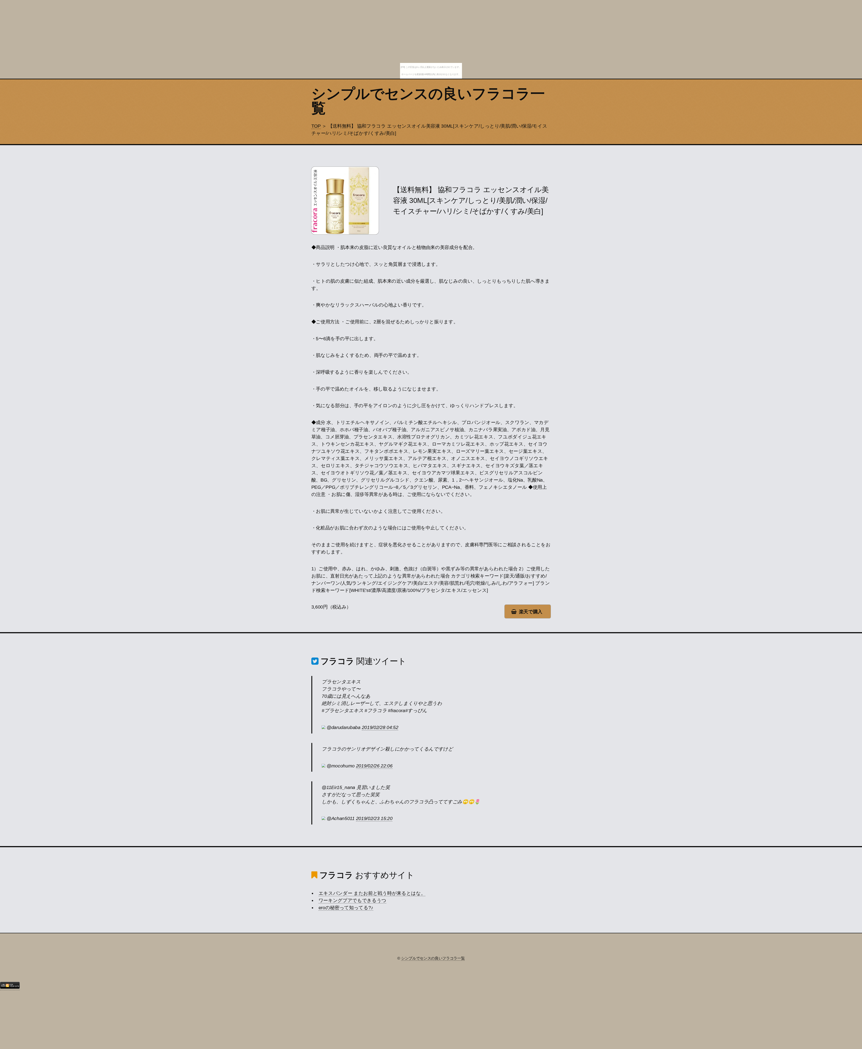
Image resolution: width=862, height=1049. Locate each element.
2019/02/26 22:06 (374, 766)
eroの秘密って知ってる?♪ (346, 907)
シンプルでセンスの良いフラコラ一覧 (428, 101)
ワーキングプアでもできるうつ (353, 900)
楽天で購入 (530, 611)
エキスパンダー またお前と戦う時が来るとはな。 (372, 893)
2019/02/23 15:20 (374, 818)
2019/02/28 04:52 (380, 727)
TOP (316, 126)
